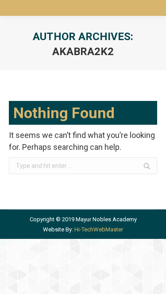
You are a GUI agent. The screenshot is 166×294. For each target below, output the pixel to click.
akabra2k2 (83, 51)
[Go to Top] (152, 280)
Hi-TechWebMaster (98, 229)
